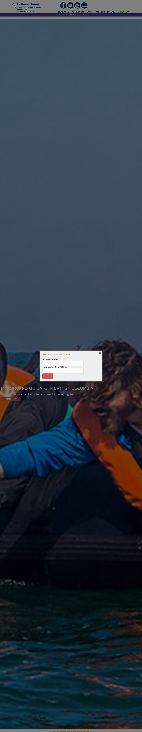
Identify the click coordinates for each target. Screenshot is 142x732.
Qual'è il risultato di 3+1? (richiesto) (54, 367)
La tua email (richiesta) (50, 359)
